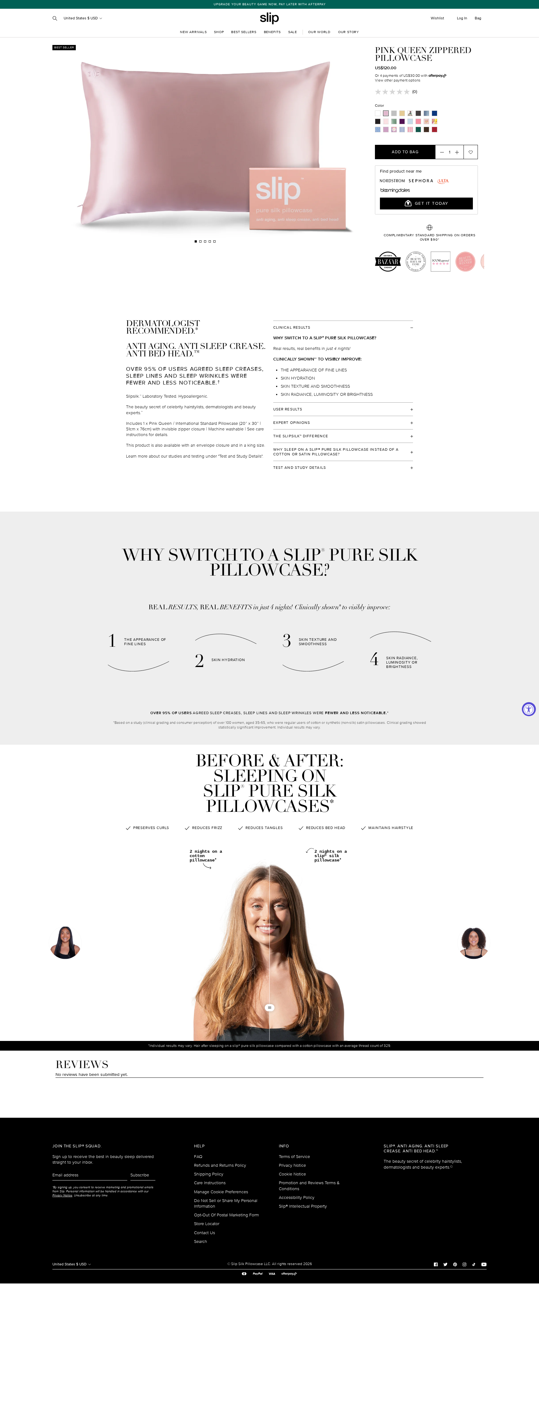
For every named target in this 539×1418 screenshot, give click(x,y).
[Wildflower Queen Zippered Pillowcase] (386, 129)
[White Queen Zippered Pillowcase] (378, 113)
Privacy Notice (292, 1165)
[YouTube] (484, 1264)
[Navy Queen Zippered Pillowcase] (434, 113)
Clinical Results (291, 327)
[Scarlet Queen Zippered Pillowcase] (434, 129)
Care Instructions (210, 1182)
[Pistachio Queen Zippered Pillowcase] (394, 121)
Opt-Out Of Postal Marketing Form (226, 1215)
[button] (473, 943)
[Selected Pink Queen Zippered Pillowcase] (386, 113)
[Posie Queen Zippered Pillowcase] (394, 129)
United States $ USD (81, 18)
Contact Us (204, 1232)
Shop (219, 32)
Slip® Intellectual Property (303, 1206)
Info (284, 1146)
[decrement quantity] (440, 152)
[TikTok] (474, 1264)
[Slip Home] (269, 18)
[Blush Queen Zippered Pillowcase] (418, 121)
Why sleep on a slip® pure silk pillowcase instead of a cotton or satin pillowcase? (336, 452)
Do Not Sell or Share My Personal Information (225, 1203)
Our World (319, 32)
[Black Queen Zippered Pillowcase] (378, 121)
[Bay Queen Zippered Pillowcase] (426, 113)
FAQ (198, 1156)
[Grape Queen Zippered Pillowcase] (402, 121)
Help (199, 1146)
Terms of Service (294, 1156)
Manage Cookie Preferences (221, 1192)
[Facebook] (436, 1264)
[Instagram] (464, 1264)
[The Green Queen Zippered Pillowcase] (418, 129)
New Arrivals (193, 32)
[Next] (285, 144)
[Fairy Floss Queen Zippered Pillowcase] (386, 121)
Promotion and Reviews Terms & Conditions (309, 1185)
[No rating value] (393, 92)
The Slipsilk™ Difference (300, 436)
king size (255, 445)
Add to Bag (405, 152)
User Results (287, 409)
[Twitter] (445, 1264)
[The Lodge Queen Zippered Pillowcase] (402, 129)
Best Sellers (243, 32)
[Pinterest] (455, 1264)
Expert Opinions (291, 422)
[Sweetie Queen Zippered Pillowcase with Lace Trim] (410, 129)
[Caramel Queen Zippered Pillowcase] (402, 113)
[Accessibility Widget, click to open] (529, 709)
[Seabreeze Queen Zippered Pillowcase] (410, 121)
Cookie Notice (292, 1174)
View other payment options (397, 80)
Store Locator (206, 1223)
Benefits (272, 32)
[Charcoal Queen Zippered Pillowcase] (418, 113)
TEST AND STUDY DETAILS (299, 467)
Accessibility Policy (296, 1197)
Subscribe (139, 1175)
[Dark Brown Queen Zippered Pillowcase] (426, 129)
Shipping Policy (208, 1174)
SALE (292, 32)
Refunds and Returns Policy (220, 1165)
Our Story (348, 32)
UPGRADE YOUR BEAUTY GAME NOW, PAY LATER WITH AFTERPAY (270, 4)
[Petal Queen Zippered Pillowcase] (426, 121)
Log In (462, 18)
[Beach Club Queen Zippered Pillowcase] (434, 121)
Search (200, 1241)
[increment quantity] (459, 152)
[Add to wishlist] (471, 152)
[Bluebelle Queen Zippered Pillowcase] (378, 129)
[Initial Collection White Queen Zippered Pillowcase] (410, 113)
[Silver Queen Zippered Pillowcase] (394, 113)
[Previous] (125, 144)
